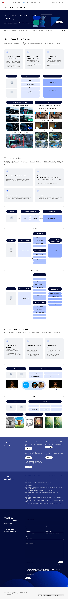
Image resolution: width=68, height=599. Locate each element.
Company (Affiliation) (48, 531)
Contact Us (62, 30)
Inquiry (26, 541)
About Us (14, 2)
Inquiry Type (27, 517)
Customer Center (53, 2)
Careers (39, 2)
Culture (35, 2)
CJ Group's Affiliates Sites (47, 595)
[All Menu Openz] (62, 2)
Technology (24, 2)
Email (46, 526)
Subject (26, 536)
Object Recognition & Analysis (10, 30)
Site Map (36, 589)
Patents (56, 30)
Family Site (56, 595)
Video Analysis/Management (24, 30)
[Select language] (59, 2)
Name (26, 526)
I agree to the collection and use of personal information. (36, 572)
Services (18, 2)
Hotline (25, 589)
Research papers (49, 30)
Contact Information (28, 531)
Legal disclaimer (6, 589)
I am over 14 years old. (30, 574)
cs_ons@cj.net (9, 594)
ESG (28, 2)
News (32, 2)
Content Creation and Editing (37, 30)
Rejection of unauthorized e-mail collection (16, 589)
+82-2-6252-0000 (10, 529)
